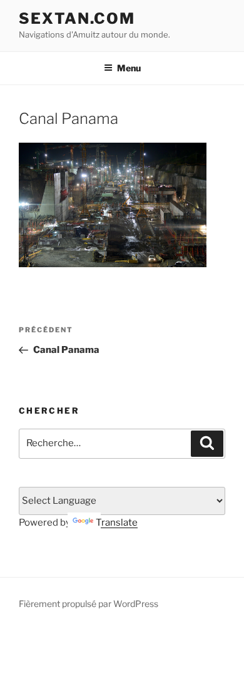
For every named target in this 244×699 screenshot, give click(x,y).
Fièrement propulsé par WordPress (88, 603)
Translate (117, 522)
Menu (129, 68)
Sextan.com (77, 18)
